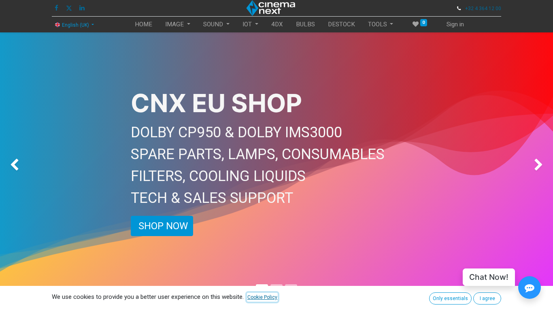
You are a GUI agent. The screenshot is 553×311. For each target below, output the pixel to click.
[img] (22, 165)
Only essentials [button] (450, 298)
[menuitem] (143, 24)
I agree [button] (487, 298)
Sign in (455, 24)
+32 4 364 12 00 (483, 8)
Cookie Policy (262, 297)
